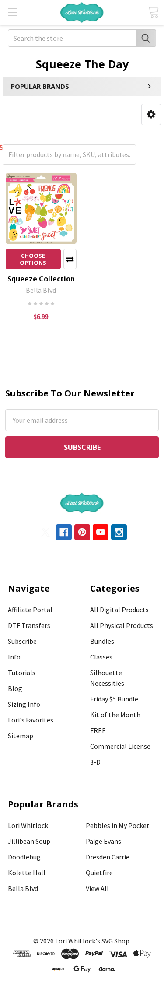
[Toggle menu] (12, 12)
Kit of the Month (115, 714)
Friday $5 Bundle (114, 698)
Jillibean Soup (29, 841)
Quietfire (99, 872)
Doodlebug (24, 856)
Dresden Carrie (107, 856)
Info (14, 656)
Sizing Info (24, 704)
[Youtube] (100, 532)
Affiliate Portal (30, 609)
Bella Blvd (23, 888)
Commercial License (120, 746)
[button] (151, 114)
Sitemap (20, 735)
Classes (101, 656)
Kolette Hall (26, 872)
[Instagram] (119, 532)
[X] (45, 532)
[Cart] (153, 12)
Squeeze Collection (41, 279)
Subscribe (22, 641)
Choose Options (33, 259)
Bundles (102, 641)
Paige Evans (103, 841)
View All (97, 888)
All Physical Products (121, 625)
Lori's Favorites (30, 719)
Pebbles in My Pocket (118, 825)
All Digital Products (119, 609)
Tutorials (21, 672)
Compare (70, 259)
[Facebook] (64, 532)
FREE (98, 730)
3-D (95, 762)
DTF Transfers (29, 625)
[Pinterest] (82, 532)
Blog (15, 688)
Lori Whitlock (28, 825)
